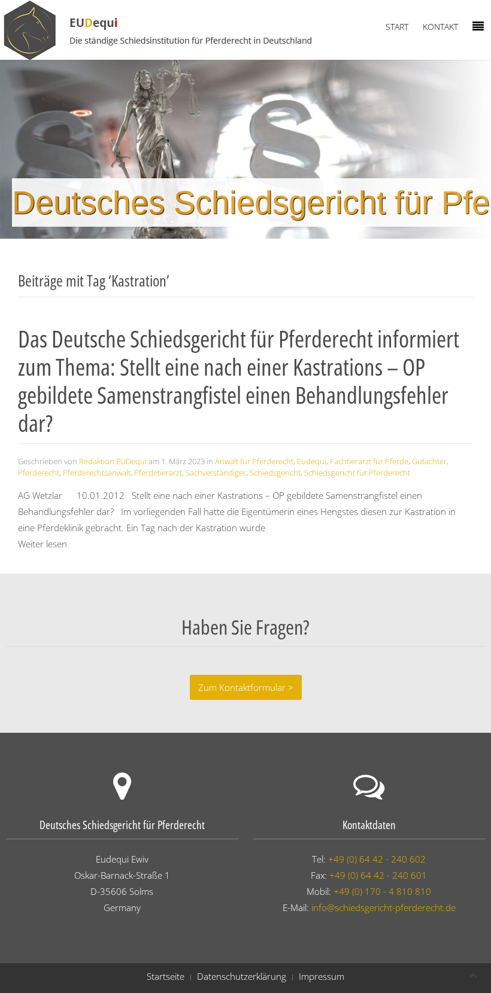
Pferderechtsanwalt (97, 472)
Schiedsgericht (275, 472)
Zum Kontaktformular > (245, 687)
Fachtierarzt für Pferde (369, 461)
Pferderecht (38, 472)
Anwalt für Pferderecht (254, 461)
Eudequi (311, 461)
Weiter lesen (42, 544)
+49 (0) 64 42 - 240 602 (377, 859)
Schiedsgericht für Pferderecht (357, 472)
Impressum (321, 976)
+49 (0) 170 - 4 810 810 (382, 891)
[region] (245, 149)
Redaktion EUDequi (113, 461)
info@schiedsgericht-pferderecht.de (383, 907)
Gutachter (429, 461)
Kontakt (440, 26)
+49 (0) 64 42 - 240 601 (378, 875)
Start (397, 26)
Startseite (165, 976)
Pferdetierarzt (158, 472)
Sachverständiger (216, 472)
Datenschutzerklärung (241, 976)
